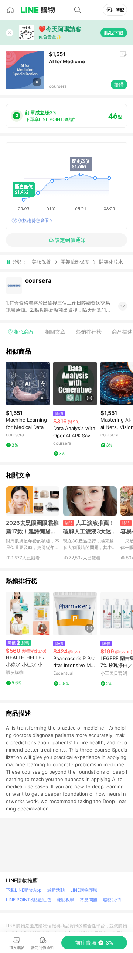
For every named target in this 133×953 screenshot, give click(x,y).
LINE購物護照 (84, 890)
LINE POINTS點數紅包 (28, 899)
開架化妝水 (111, 262)
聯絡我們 (112, 899)
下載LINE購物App (23, 890)
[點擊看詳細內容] (28, 383)
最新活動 (56, 890)
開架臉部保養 (75, 262)
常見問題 (89, 899)
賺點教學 (65, 899)
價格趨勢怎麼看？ (36, 220)
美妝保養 (41, 262)
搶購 (119, 84)
